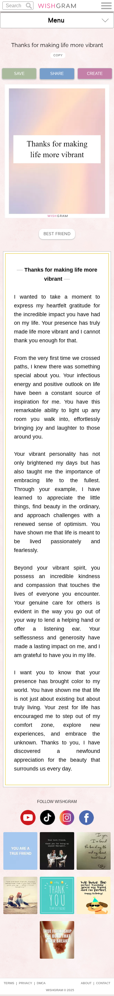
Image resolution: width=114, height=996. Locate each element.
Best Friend (57, 234)
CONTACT (103, 983)
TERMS (9, 983)
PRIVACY (25, 983)
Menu (56, 20)
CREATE (95, 73)
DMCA (41, 983)
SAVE (19, 73)
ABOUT (86, 983)
